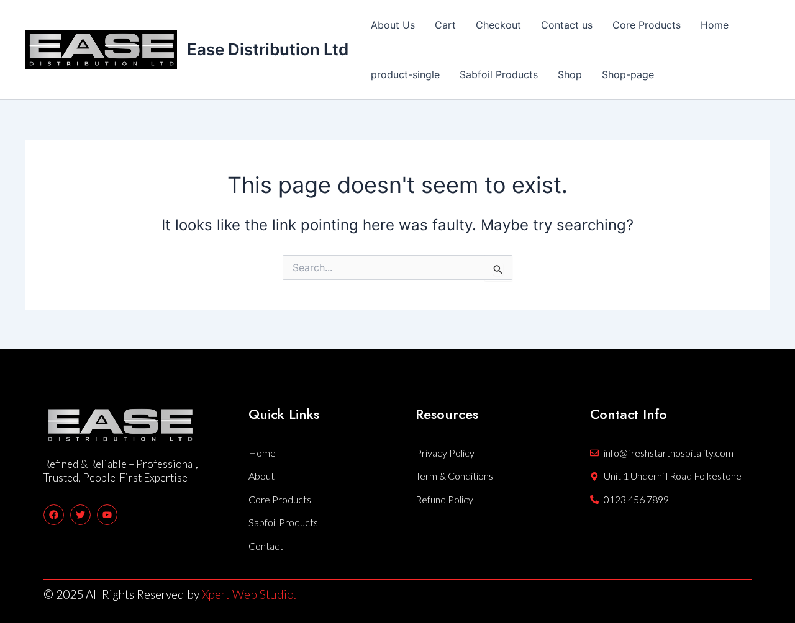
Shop (570, 74)
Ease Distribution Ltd (267, 49)
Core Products (646, 25)
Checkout (498, 25)
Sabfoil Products (499, 74)
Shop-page (628, 74)
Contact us (567, 25)
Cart (445, 25)
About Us (393, 25)
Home (715, 25)
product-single (405, 74)
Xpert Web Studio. (249, 594)
